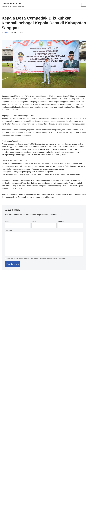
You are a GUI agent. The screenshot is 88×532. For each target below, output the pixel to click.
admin (6, 32)
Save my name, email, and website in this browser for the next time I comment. (36, 259)
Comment (9, 231)
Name (7, 222)
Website (61, 222)
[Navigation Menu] (83, 5)
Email (33, 222)
